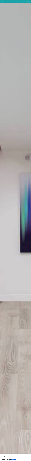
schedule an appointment (21, 2)
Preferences (3, 459)
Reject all (9, 459)
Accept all (13, 459)
